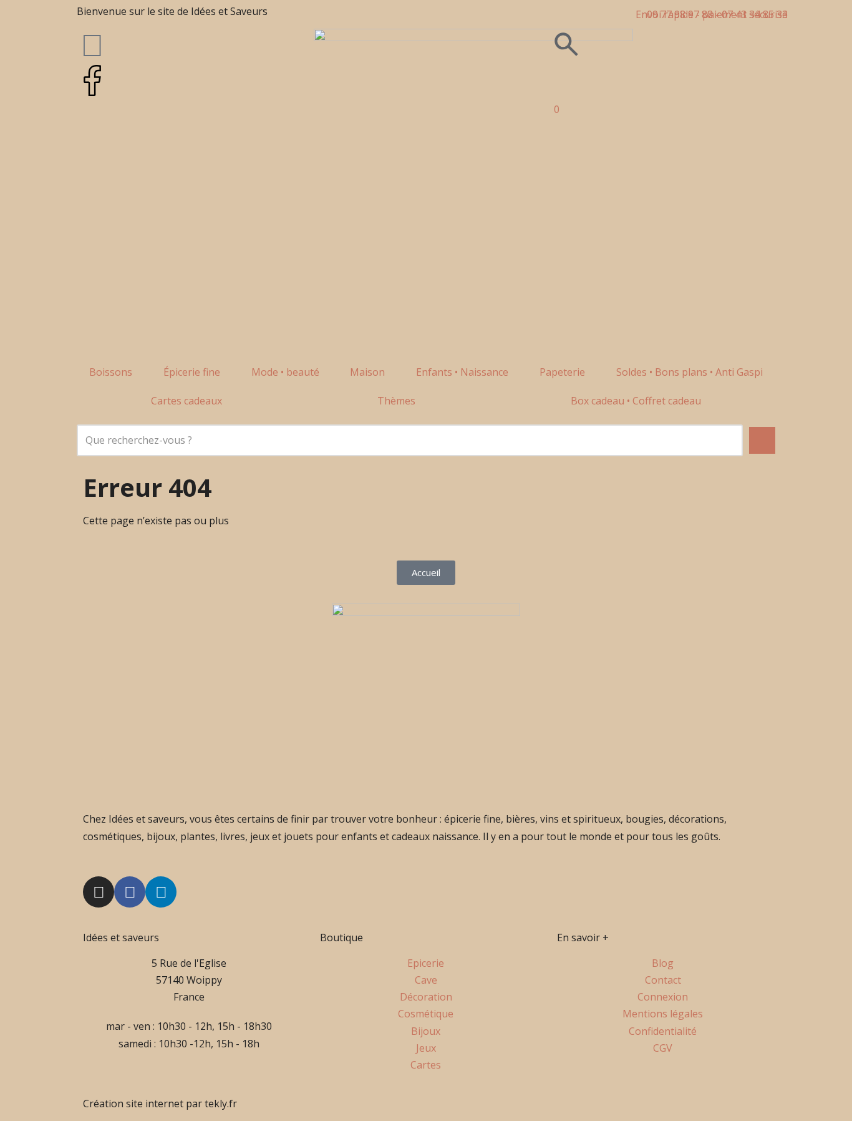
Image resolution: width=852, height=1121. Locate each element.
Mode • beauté (285, 372)
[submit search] (762, 440)
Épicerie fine (191, 372)
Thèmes (396, 401)
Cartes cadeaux (186, 401)
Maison (367, 372)
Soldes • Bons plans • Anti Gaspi (689, 372)
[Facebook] (129, 892)
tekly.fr (221, 1103)
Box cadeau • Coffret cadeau (636, 401)
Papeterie (562, 372)
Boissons (110, 372)
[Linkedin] (161, 892)
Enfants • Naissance (462, 372)
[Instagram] (98, 892)
